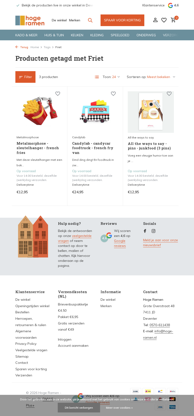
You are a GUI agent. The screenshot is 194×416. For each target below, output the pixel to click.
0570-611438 (160, 325)
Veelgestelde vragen (31, 350)
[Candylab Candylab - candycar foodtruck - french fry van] (95, 112)
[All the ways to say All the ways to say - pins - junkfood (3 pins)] (151, 112)
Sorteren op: (136, 77)
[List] (97, 77)
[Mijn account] (155, 20)
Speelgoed (120, 35)
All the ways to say (141, 137)
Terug (23, 47)
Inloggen (64, 339)
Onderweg (146, 35)
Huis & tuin (54, 35)
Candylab (78, 137)
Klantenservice (153, 5)
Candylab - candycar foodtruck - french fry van (92, 148)
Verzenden (23, 375)
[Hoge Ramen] (30, 20)
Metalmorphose (28, 137)
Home (35, 47)
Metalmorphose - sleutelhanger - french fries (38, 148)
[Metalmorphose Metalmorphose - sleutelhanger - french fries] (39, 112)
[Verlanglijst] (164, 20)
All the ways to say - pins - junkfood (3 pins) (149, 146)
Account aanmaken (73, 345)
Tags (47, 47)
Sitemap (22, 356)
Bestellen (22, 312)
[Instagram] (153, 231)
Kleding (97, 35)
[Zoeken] (90, 20)
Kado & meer (26, 35)
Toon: (107, 77)
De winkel (59, 20)
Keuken (77, 35)
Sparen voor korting (31, 369)
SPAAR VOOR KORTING (122, 20)
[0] (172, 20)
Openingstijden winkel (32, 306)
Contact (21, 363)
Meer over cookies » (119, 407)
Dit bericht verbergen (79, 407)
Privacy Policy (25, 344)
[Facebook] (145, 231)
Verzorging (173, 35)
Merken (74, 20)
